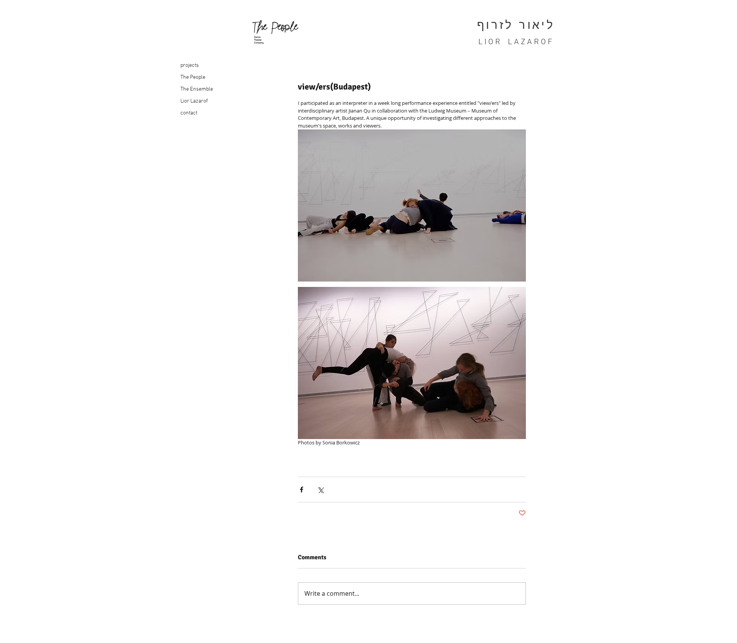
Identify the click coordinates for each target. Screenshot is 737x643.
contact (188, 113)
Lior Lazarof (194, 101)
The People (192, 77)
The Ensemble (196, 89)
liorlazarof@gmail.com (202, 634)
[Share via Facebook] (301, 489)
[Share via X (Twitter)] (320, 489)
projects (189, 65)
